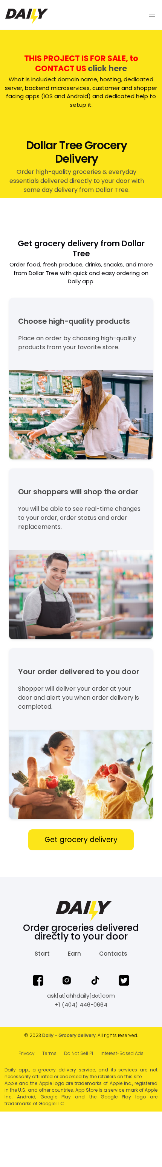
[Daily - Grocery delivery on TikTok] (95, 981)
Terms (49, 1053)
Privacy (26, 1053)
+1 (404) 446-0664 (81, 1004)
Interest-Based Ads (122, 1053)
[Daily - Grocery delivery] (71, 15)
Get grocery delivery (81, 840)
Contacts (113, 954)
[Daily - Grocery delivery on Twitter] (124, 981)
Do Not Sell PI (78, 1053)
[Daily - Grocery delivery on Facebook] (38, 981)
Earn (74, 954)
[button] (152, 15)
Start (42, 954)
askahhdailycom (81, 995)
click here (107, 68)
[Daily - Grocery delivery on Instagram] (66, 981)
